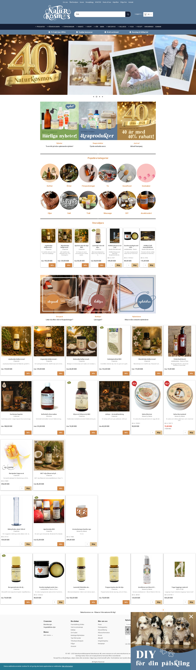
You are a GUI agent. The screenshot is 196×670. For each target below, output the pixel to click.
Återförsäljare (74, 2)
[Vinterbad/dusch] (179, 341)
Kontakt (131, 2)
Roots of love (107, 2)
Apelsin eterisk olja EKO (81, 246)
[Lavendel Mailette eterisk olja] (81, 569)
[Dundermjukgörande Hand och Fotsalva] (131, 235)
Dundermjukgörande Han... (131, 246)
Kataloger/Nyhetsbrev (77, 635)
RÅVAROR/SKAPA (54, 26)
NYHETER (98, 2)
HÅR (96, 26)
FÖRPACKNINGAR (68, 26)
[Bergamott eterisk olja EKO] (3, 555)
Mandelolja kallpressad (147, 359)
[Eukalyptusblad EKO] (101, 327)
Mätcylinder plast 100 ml (16, 529)
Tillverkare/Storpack (77, 641)
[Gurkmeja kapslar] (16, 396)
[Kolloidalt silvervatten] (49, 396)
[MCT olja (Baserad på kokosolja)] (49, 455)
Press (100, 624)
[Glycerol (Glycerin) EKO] (69, 382)
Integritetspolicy (103, 641)
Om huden (74, 632)
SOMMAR (158, 26)
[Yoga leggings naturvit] (179, 569)
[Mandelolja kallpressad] (147, 341)
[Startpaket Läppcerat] (16, 455)
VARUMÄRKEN (148, 26)
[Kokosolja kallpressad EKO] (69, 327)
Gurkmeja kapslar (16, 414)
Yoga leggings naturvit (180, 587)
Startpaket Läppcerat (16, 473)
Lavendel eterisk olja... (98, 246)
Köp (118, 265)
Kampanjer (101, 643)
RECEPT (139, 26)
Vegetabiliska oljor (50, 627)
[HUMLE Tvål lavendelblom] (148, 235)
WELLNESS (122, 26)
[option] (48, 247)
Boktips (73, 630)
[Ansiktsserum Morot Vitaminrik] (147, 569)
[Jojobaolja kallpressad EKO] (43, 230)
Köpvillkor (116, 2)
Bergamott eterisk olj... (16, 587)
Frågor (73, 643)
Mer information (67, 666)
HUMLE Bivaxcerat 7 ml (114, 246)
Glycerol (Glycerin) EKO (81, 414)
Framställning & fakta (77, 624)
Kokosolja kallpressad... (81, 359)
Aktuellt (100, 638)
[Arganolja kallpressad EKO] (36, 327)
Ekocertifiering (102, 630)
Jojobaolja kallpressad (16, 359)
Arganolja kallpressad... (49, 359)
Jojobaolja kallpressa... (48, 246)
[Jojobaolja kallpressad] (16, 341)
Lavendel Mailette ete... (81, 587)
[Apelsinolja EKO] (36, 497)
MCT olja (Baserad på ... (49, 473)
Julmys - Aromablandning (114, 414)
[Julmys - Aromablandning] (114, 396)
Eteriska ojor (48, 624)
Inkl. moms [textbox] (47, 635)
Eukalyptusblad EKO (114, 359)
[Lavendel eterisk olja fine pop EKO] (93, 230)
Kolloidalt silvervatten (49, 414)
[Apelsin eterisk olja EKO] (77, 230)
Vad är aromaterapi (77, 627)
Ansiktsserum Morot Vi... (147, 587)
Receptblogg (89, 2)
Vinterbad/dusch (180, 359)
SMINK (102, 26)
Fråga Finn (123, 2)
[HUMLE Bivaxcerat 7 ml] (115, 235)
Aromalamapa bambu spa (81, 529)
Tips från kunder (76, 638)
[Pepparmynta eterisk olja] (114, 569)
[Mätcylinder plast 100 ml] (16, 511)
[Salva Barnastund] (167, 383)
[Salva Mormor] (134, 383)
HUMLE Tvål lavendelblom (148, 246)
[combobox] (48, 635)
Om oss (65, 2)
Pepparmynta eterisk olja (114, 587)
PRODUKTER (41, 26)
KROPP (89, 26)
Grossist (73, 646)
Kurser (82, 2)
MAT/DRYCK (111, 26)
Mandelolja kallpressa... (65, 246)
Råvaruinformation (104, 632)
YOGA (132, 26)
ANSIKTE (80, 26)
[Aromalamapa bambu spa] (81, 511)
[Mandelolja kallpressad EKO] (60, 230)
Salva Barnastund (179, 414)
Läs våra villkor (130, 644)
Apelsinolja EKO (49, 529)
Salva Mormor (147, 414)
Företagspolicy (102, 627)
